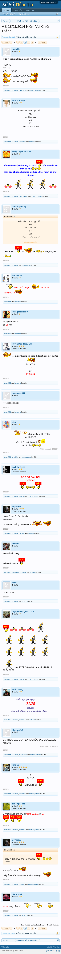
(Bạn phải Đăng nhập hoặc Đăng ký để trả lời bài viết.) (40, 925)
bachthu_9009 (18, 467)
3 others (32, 141)
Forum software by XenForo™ (12, 951)
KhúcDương (17, 689)
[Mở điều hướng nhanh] (58, 21)
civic (14, 422)
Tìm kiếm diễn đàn (9, 14)
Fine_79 (22, 496)
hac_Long (7, 572)
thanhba (15, 543)
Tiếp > (44, 42)
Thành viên (18, 10)
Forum (6, 10)
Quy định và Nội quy (53, 951)
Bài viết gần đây (24, 14)
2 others (33, 572)
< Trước (5, 42)
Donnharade (23, 196)
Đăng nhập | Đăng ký (49, 2)
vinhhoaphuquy (19, 206)
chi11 (14, 583)
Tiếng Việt (5, 947)
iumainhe (15, 90)
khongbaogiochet (20, 312)
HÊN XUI (22, 90)
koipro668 (7, 90)
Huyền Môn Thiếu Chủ (22, 344)
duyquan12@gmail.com (23, 611)
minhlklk (16, 49)
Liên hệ (49, 947)
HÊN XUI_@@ (18, 100)
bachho (21, 533)
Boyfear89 (16, 506)
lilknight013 (17, 730)
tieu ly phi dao (18, 804)
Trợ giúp (56, 947)
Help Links (30, 10)
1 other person (34, 90)
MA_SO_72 (17, 275)
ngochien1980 (18, 393)
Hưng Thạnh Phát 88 (21, 152)
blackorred (17, 894)
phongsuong (26, 457)
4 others (31, 533)
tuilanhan (22, 141)
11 (39, 42)
